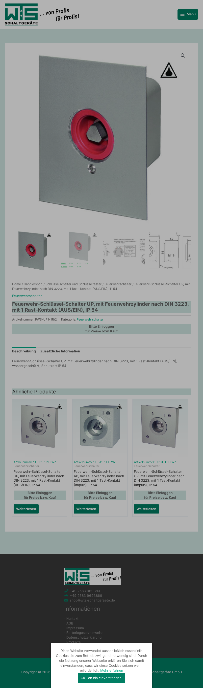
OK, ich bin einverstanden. (102, 678)
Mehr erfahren (111, 670)
